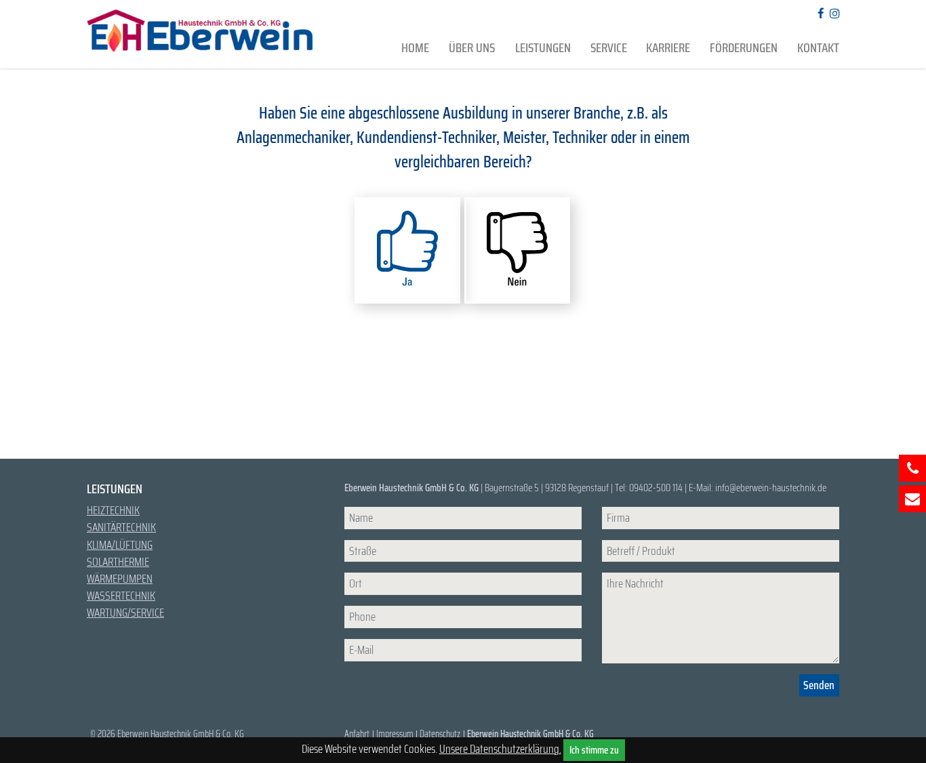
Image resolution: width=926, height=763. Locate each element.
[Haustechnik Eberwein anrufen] (912, 468)
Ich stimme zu (594, 750)
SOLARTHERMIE (118, 562)
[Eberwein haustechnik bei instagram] (831, 13)
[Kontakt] (912, 498)
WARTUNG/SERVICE (125, 612)
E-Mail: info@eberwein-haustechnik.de (757, 487)
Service (608, 48)
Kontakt (818, 48)
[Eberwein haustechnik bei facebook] (818, 13)
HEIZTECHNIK (113, 510)
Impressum (395, 733)
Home (415, 48)
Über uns (472, 48)
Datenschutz (440, 733)
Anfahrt (356, 733)
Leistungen (543, 48)
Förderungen (744, 48)
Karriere (668, 48)
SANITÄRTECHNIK (121, 527)
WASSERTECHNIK (121, 595)
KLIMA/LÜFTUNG (120, 545)
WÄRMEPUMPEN (120, 578)
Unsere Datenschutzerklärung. (500, 749)
